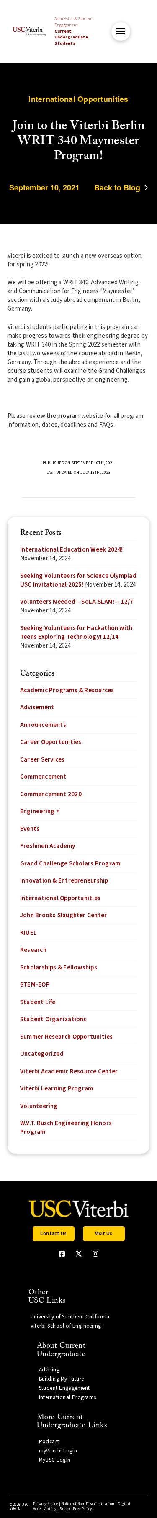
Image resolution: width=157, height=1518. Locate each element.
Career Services (42, 759)
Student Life (38, 1002)
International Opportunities (60, 898)
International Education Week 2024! (71, 549)
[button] (120, 31)
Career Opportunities (51, 742)
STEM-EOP (35, 984)
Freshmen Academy (47, 846)
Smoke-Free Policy (75, 1509)
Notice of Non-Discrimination (88, 1504)
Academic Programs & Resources (67, 690)
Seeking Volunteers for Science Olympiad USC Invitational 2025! (78, 580)
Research (33, 950)
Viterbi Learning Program (56, 1088)
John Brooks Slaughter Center (63, 915)
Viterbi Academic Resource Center (69, 1071)
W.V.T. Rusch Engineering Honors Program (66, 1127)
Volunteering (39, 1106)
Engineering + (40, 811)
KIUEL (28, 933)
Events (29, 829)
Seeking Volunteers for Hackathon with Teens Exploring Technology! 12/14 (76, 632)
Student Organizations (53, 1019)
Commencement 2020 (51, 794)
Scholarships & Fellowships (58, 967)
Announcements (43, 725)
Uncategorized (42, 1054)
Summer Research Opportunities (66, 1036)
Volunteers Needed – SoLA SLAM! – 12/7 (76, 601)
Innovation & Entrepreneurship (64, 880)
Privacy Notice (45, 1504)
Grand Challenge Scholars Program (70, 863)
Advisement (37, 707)
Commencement (43, 776)
